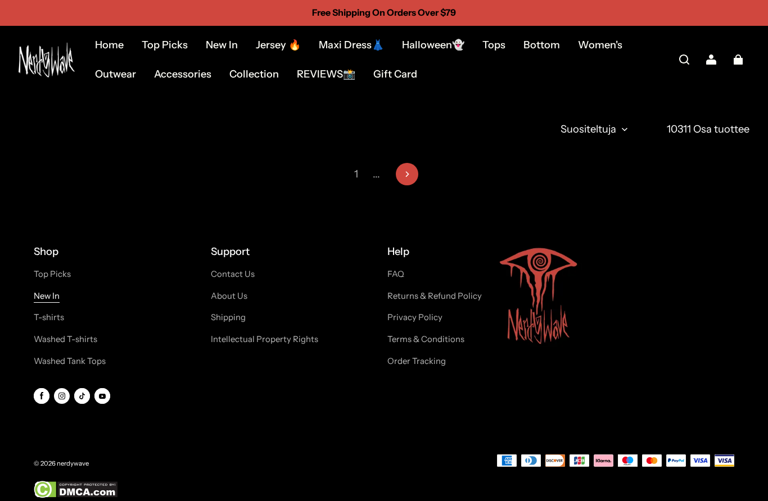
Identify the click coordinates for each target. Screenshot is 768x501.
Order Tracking (416, 361)
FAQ (395, 274)
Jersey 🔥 (278, 45)
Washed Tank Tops (70, 361)
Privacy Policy (414, 317)
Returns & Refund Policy (434, 296)
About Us (229, 296)
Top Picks (165, 45)
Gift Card (395, 74)
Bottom (541, 45)
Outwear (115, 74)
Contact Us (233, 274)
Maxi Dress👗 (351, 45)
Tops (493, 45)
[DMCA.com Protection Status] (76, 495)
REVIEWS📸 (326, 74)
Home (109, 45)
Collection (254, 74)
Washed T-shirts (65, 339)
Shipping (228, 317)
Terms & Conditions (425, 339)
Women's (600, 45)
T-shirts (49, 317)
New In (222, 45)
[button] (684, 59)
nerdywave (73, 463)
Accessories (182, 74)
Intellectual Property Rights (264, 339)
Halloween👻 (433, 45)
